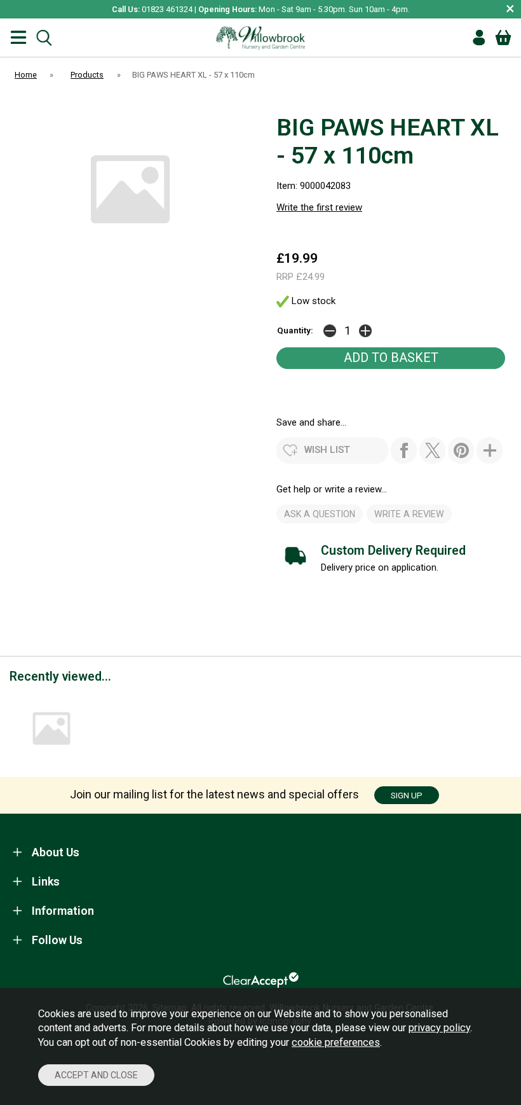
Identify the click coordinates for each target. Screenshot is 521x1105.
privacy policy (439, 1028)
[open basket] (503, 37)
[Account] (479, 37)
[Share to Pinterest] (461, 450)
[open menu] (18, 38)
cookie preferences (336, 1042)
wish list (327, 449)
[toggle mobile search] (44, 38)
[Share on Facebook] (404, 450)
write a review (409, 514)
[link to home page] (260, 37)
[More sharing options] (490, 450)
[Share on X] (432, 450)
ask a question (319, 514)
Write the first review (319, 207)
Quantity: (295, 330)
